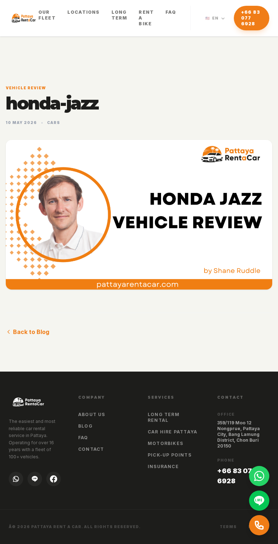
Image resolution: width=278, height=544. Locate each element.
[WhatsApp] (16, 479)
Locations (83, 12)
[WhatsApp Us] (259, 476)
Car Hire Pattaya (172, 431)
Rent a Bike (146, 17)
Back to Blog (31, 331)
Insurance (163, 466)
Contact (91, 449)
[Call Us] (259, 525)
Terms (228, 526)
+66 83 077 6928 (250, 17)
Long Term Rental (164, 417)
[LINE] (35, 479)
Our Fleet (47, 15)
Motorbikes (165, 443)
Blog (85, 426)
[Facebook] (53, 479)
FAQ (170, 12)
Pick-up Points (169, 455)
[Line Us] (259, 501)
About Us (91, 414)
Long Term (119, 15)
